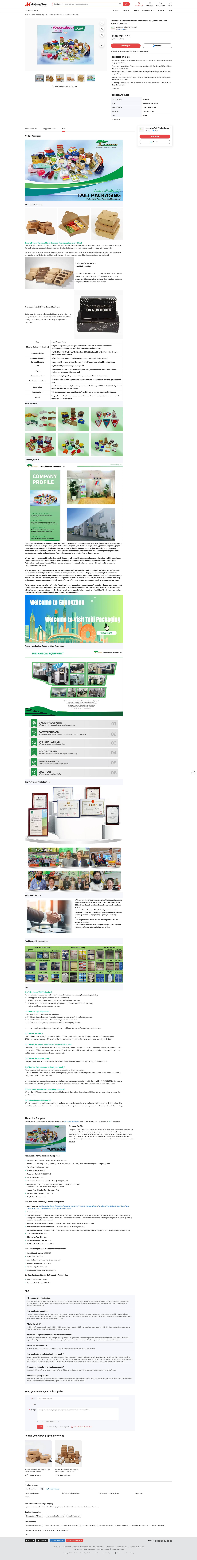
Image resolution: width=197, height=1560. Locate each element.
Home (26, 15)
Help (135, 10)
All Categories (31, 10)
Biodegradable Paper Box (140, 1526)
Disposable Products (55, 15)
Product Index (133, 1547)
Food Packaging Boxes (46, 1206)
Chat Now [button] (158, 46)
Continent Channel (122, 1547)
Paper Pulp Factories (52, 1526)
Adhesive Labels (45, 1208)
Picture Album (56, 1208)
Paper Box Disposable (106, 1526)
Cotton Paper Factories (70, 1526)
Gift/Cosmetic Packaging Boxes (86, 1206)
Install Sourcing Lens (75, 1540)
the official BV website (71, 1122)
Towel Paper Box (122, 1526)
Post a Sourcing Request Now (81, 1427)
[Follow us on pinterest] (168, 1540)
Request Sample (144, 51)
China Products (67, 1547)
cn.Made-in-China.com (118, 1549)
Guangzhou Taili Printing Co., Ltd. (126, 27)
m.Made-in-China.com (103, 1549)
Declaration (120, 1553)
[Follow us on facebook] (156, 1540)
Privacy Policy (130, 1553)
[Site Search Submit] (126, 4)
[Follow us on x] (159, 1540)
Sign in (170, 5)
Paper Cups (120, 1206)
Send (40, 1427)
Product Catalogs (53, 1489)
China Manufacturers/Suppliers (82, 1547)
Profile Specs (66, 1208)
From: (34, 1399)
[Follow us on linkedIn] (171, 1540)
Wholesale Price (110, 1547)
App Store (30, 1540)
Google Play (42, 1540)
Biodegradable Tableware (34, 1516)
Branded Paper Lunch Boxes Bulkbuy (57, 1530)
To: (35, 1404)
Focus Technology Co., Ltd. (84, 1553)
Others (27, 1497)
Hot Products (57, 1547)
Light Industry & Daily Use (39, 15)
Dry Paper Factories (88, 1526)
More (26, 1534)
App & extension (147, 10)
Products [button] (57, 4)
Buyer (125, 10)
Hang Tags (35, 1208)
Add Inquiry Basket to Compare (66, 86)
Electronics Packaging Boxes (65, 1206)
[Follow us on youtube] (165, 1540)
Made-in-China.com (89, 1549)
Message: (33, 1410)
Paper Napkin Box (158, 1526)
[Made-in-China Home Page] (36, 4)
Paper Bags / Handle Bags (107, 1206)
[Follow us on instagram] (162, 1540)
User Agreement (109, 1553)
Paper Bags (139, 1493)
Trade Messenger (57, 1540)
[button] (120, 4)
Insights (142, 1547)
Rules (171, 10)
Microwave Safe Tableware (55, 1516)
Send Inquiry (125, 46)
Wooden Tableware (74, 1516)
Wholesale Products (98, 1547)
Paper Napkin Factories (33, 1526)
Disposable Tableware (71, 15)
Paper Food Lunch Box (33, 1530)
